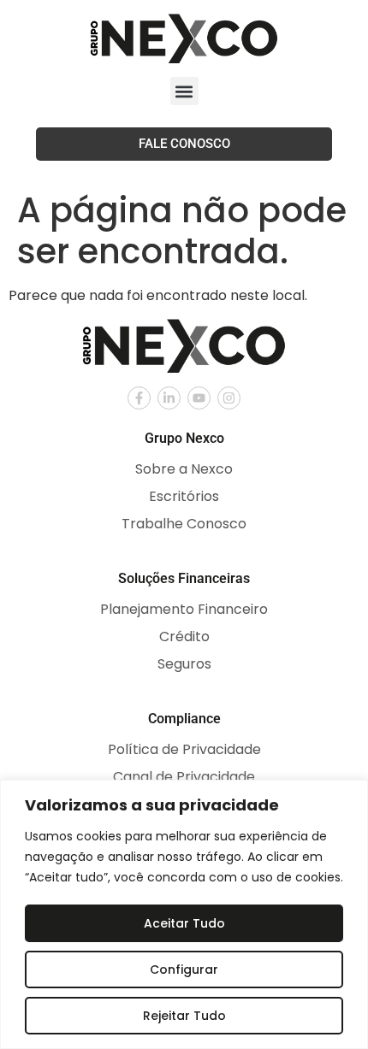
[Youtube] (199, 398)
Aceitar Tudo (184, 923)
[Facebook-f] (139, 398)
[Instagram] (228, 398)
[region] (184, 914)
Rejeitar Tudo (184, 1015)
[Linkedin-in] (169, 398)
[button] (184, 91)
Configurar (184, 969)
